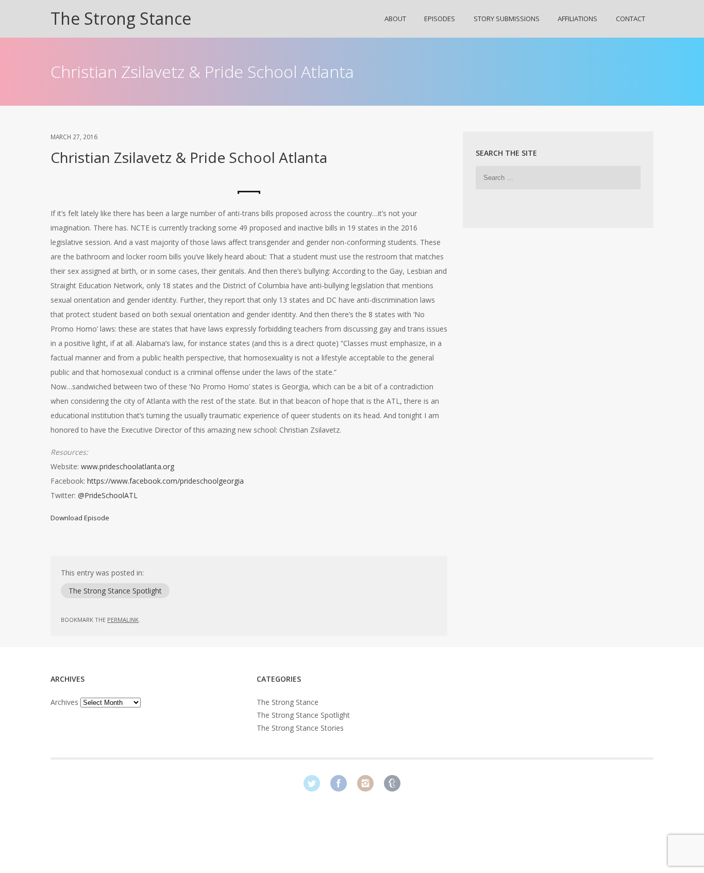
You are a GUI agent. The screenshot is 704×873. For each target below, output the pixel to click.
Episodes (439, 18)
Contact (630, 18)
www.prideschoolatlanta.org (127, 466)
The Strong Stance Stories (300, 728)
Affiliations (577, 18)
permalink (123, 619)
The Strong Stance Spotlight (115, 591)
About (395, 18)
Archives (64, 702)
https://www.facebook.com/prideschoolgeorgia (165, 481)
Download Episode (80, 517)
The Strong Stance (121, 18)
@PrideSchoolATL (108, 495)
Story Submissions (507, 18)
